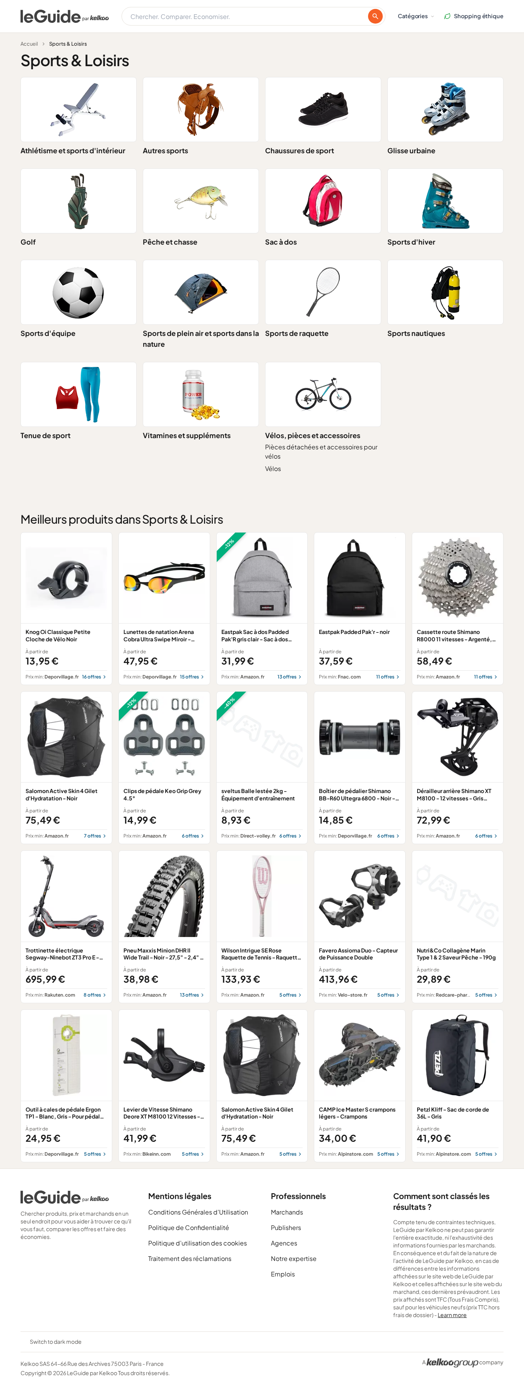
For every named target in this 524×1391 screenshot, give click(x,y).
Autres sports (165, 150)
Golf (28, 241)
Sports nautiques (416, 333)
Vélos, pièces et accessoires (312, 435)
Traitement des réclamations (189, 1258)
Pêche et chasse (170, 241)
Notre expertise (294, 1258)
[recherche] (375, 16)
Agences (284, 1243)
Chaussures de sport (299, 150)
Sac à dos (281, 241)
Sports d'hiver (411, 241)
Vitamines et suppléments (187, 435)
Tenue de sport (45, 435)
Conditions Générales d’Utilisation (198, 1212)
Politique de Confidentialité (188, 1227)
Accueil (29, 44)
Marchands (287, 1212)
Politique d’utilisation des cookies (197, 1243)
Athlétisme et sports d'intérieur (73, 150)
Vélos (273, 468)
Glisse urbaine (411, 150)
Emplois (283, 1274)
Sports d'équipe (48, 333)
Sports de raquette (297, 333)
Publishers (286, 1227)
